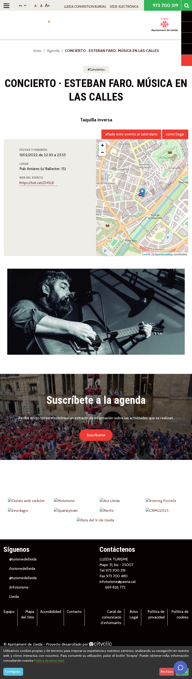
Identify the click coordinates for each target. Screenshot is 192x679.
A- (36, 6)
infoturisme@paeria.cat (118, 581)
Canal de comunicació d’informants (111, 617)
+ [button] (102, 145)
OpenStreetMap (164, 254)
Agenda (53, 50)
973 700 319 (164, 5)
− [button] (102, 152)
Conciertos (97, 69)
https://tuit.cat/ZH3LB (37, 183)
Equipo (9, 611)
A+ (47, 5)
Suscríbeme (96, 435)
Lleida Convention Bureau (85, 6)
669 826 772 (115, 587)
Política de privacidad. (49, 660)
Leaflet (146, 254)
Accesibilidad (50, 611)
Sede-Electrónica (124, 6)
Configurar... (13, 671)
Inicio (37, 50)
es (21, 5)
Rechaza (167, 671)
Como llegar (175, 134)
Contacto (74, 611)
